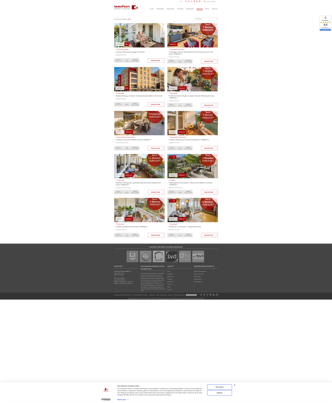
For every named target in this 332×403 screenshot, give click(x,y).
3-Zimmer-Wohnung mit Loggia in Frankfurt (130, 52)
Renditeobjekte (198, 281)
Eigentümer (170, 9)
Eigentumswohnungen (200, 271)
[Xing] (194, 1)
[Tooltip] (330, 30)
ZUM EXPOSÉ (155, 60)
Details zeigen (121, 399)
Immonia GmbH (143, 295)
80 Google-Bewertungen (325, 27)
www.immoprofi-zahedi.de (124, 283)
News (207, 9)
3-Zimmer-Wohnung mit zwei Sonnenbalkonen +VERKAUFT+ (189, 140)
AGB (158, 295)
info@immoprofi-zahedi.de (125, 281)
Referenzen (190, 9)
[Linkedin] (197, 1)
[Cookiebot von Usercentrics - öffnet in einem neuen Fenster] (106, 399)
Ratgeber (180, 9)
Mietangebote (198, 279)
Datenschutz (163, 295)
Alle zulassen (220, 387)
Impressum (153, 295)
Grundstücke (197, 276)
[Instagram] (199, 1)
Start (152, 9)
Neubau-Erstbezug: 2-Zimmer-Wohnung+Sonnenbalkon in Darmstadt (139, 96)
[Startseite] (126, 7)
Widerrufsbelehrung (179, 295)
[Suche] (181, 1)
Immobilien (160, 9)
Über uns (200, 9)
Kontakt (215, 9)
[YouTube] (191, 1)
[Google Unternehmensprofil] (188, 1)
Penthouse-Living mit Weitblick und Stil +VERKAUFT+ (133, 140)
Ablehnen (219, 392)
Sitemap (170, 295)
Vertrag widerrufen (191, 295)
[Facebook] (186, 1)
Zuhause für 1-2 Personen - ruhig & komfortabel (185, 227)
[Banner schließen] (234, 385)
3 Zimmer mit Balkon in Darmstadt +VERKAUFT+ (132, 227)
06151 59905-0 (211, 1)
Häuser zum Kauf (198, 274)
